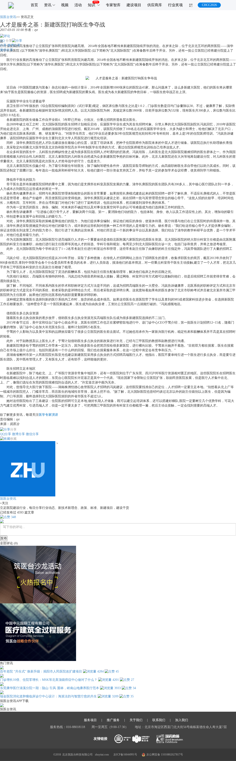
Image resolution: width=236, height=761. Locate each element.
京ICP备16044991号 (125, 754)
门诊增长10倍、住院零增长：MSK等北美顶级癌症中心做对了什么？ (48, 679)
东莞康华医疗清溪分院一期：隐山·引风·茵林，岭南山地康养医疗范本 (49, 688)
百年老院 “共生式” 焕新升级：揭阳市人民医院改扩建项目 (41, 671)
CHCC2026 (209, 5)
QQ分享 (5, 434)
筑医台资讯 (8, 17)
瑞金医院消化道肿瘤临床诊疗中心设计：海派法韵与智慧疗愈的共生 (48, 696)
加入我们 (181, 720)
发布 (3, 538)
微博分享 (13, 45)
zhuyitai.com (102, 754)
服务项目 (90, 720)
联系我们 (158, 720)
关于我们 (136, 720)
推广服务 (113, 720)
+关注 (4, 503)
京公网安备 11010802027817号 (164, 754)
